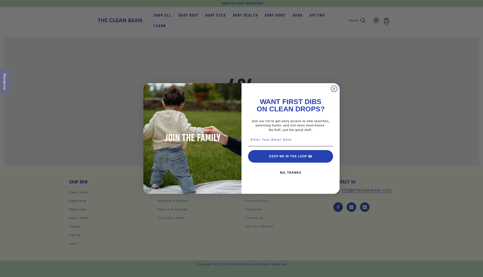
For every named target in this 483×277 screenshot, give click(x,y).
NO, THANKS (290, 172)
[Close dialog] (334, 89)
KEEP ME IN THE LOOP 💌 (290, 156)
